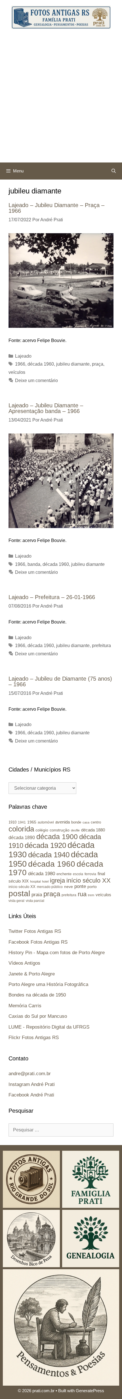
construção (60, 830)
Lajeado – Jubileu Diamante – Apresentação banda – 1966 (46, 408)
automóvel (46, 822)
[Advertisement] (61, 98)
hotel (45, 881)
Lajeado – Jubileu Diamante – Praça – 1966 (56, 208)
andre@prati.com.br (30, 1073)
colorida (21, 829)
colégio (41, 830)
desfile (75, 830)
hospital (35, 881)
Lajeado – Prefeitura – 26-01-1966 (52, 597)
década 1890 (22, 837)
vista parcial (35, 901)
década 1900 (57, 837)
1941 (22, 822)
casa (86, 822)
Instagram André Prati (32, 1084)
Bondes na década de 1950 (37, 995)
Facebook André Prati (31, 1095)
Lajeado (23, 356)
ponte (80, 886)
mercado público (50, 887)
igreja (57, 880)
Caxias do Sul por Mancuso (38, 1016)
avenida (62, 822)
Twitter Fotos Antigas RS (35, 931)
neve (68, 887)
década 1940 (49, 854)
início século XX (88, 880)
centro (96, 822)
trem (91, 895)
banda (34, 564)
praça (97, 364)
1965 (31, 822)
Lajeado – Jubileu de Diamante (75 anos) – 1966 (60, 681)
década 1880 (93, 830)
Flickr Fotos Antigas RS (34, 1037)
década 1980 (41, 873)
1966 (20, 364)
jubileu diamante (73, 364)
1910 (12, 822)
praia (36, 894)
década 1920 (45, 845)
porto (92, 886)
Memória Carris (25, 1005)
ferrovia (90, 874)
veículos (17, 372)
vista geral (16, 900)
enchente (63, 874)
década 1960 (41, 364)
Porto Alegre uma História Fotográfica (48, 984)
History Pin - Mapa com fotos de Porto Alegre (57, 952)
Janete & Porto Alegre (32, 974)
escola (78, 874)
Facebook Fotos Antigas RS (38, 942)
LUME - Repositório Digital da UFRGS (49, 1027)
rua (82, 894)
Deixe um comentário (36, 380)
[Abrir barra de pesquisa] (113, 171)
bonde (76, 822)
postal (19, 893)
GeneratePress (90, 1390)
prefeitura (101, 645)
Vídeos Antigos (24, 963)
